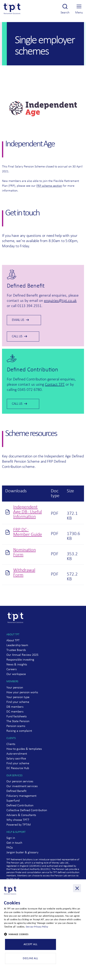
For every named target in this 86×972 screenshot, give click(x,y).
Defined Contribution (19, 805)
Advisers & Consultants (21, 815)
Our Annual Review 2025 (22, 655)
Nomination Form (24, 552)
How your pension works (22, 692)
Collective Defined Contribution (26, 810)
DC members (14, 711)
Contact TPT (55, 385)
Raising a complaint (19, 731)
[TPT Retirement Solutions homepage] (16, 630)
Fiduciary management (21, 796)
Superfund (13, 800)
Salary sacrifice (16, 758)
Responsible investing (20, 659)
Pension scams (15, 726)
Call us (17, 336)
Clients (10, 744)
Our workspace (16, 674)
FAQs (9, 847)
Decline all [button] (30, 958)
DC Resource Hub (17, 768)
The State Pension (17, 721)
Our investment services (22, 786)
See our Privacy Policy (37, 927)
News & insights (16, 664)
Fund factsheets (16, 716)
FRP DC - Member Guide (27, 532)
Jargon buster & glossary (22, 852)
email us (18, 320)
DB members (14, 706)
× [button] (77, 888)
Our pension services (19, 781)
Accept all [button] (31, 944)
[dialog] (43, 925)
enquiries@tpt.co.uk (60, 301)
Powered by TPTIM (18, 824)
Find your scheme (17, 702)
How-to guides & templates (24, 749)
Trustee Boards (16, 650)
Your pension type (17, 697)
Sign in (10, 838)
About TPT (13, 640)
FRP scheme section (49, 186)
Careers (11, 669)
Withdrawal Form (24, 573)
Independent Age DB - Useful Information (27, 512)
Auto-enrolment (16, 753)
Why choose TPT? (17, 820)
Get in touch (14, 842)
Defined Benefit (16, 791)
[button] (43, 934)
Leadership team (17, 645)
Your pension (14, 687)
